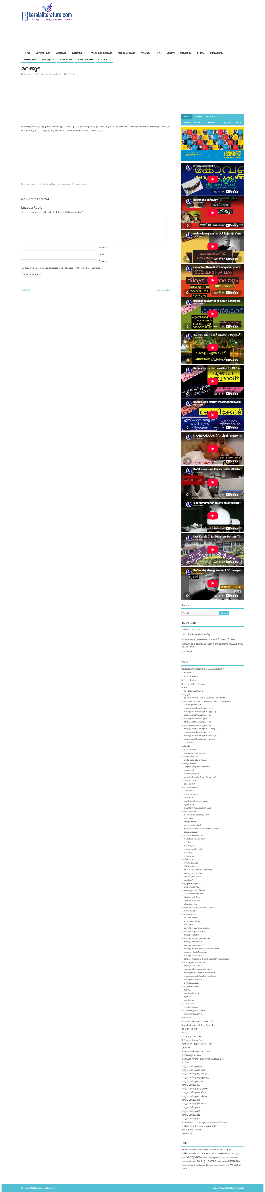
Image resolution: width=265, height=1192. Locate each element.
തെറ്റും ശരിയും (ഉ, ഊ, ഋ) (194, 1073)
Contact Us (104, 59)
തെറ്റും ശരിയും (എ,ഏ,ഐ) (195, 1077)
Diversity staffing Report (193, 684)
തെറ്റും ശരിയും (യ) (191, 1107)
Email (102, 254)
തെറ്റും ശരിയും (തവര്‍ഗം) (194, 1096)
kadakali (196, 1153)
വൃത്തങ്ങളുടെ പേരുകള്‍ (194, 1010)
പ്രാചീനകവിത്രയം (192, 900)
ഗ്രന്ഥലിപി (189, 790)
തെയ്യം (234, 1161)
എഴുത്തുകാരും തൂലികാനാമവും (197, 766)
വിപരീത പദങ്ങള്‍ (191, 1007)
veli (206, 1157)
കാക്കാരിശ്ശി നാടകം (191, 1055)
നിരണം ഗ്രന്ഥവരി (192, 859)
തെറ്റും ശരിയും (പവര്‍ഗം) (194, 1103)
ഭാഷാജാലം (66, 59)
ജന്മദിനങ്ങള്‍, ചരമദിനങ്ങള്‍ (195, 801)
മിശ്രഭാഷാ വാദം (191, 983)
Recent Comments (193, 122)
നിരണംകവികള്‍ (191, 863)
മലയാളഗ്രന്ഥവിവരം (193, 965)
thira (203, 1157)
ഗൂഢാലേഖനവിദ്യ (192, 787)
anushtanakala (193, 1150)
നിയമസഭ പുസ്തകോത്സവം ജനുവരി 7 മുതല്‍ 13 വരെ (208, 639)
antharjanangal (30, 184)
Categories (225, 122)
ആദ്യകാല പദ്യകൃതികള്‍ (195, 760)
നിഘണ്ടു (187, 852)
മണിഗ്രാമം (189, 924)
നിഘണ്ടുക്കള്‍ (189, 856)
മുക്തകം (187, 989)
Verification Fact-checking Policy (196, 1043)
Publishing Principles (191, 1036)
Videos (187, 116)
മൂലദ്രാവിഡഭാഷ (191, 993)
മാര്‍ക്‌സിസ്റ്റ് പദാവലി (191, 1129)
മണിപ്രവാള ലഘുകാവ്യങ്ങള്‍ (197, 928)
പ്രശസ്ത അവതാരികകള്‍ (194, 890)
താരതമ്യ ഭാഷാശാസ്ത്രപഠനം (197, 814)
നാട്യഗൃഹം (189, 845)
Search (198, 116)
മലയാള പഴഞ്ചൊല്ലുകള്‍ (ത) (197, 721)
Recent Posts (213, 116)
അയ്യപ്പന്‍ (234, 1157)
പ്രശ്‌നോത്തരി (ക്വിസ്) (194, 893)
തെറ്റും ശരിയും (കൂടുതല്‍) (194, 1088)
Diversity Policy (188, 680)
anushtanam (203, 1150)
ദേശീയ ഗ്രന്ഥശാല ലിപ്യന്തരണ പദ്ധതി (201, 828)
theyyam (194, 1157)
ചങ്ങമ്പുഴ (220, 1161)
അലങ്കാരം (185, 52)
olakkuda (53, 184)
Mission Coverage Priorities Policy (197, 1021)
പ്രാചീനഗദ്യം (190, 904)
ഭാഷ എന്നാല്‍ (190, 914)
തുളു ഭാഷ (188, 818)
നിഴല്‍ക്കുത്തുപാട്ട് (191, 866)
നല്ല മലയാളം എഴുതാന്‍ (194, 838)
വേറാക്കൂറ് (186, 651)
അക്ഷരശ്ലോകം (191, 749)
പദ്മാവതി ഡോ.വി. (190, 629)
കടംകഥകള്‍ (29, 59)
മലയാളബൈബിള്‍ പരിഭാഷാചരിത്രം (200, 976)
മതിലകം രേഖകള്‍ (191, 935)
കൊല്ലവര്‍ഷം (190, 780)
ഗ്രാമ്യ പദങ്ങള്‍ (191, 794)
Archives (211, 122)
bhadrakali (221, 1149)
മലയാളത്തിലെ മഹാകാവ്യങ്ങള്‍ (198, 969)
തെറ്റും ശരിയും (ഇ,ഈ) (193, 1070)
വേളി (211, 1165)
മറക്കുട (85, 184)
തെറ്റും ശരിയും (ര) (190, 1111)
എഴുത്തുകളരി (190, 763)
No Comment (72, 74)
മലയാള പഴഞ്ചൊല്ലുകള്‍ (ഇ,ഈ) (199, 708)
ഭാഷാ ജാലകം (85, 59)
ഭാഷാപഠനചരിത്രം (192, 921)
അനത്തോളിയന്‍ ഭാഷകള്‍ (195, 753)
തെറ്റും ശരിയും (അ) (192, 825)
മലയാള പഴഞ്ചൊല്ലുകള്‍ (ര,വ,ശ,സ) (200, 735)
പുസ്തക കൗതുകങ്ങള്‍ (193, 883)
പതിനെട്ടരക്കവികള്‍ (192, 704)
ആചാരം (184, 1161)
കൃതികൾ (61, 52)
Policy (184, 1032)
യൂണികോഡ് (189, 1000)
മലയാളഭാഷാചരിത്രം (193, 979)
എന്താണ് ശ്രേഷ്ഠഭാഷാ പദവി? (196, 1051)
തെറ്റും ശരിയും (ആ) (191, 1066)
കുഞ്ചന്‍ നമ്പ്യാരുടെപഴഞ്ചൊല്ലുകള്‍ (202, 1058)
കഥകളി (192, 1160)
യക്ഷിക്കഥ (186, 1133)
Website (103, 261)
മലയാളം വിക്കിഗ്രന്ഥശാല (195, 952)
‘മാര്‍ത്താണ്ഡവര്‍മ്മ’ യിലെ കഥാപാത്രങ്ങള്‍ (202, 669)
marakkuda (43, 184)
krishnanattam (212, 1153)
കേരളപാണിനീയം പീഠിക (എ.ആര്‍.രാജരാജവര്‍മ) (204, 697)
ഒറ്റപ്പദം (187, 694)
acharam (184, 1150)
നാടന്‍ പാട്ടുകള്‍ (126, 52)
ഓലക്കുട (77, 184)
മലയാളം (46, 59)
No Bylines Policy (189, 1028)
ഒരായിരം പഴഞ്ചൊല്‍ (193, 691)
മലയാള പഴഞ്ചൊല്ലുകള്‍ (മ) (197, 732)
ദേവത (183, 1165)
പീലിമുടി (26, 290)
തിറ (225, 1161)
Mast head (186, 1017)
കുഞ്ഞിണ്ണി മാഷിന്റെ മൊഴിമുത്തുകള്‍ (200, 777)
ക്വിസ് (171, 52)
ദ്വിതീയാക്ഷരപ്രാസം (193, 835)
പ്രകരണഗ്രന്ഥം (191, 887)
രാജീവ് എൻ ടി (202, 1165)
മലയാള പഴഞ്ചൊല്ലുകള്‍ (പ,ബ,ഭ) (199, 728)
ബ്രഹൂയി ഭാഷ (190, 910)
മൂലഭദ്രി (187, 996)
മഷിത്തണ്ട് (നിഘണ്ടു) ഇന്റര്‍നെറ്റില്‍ (199, 1126)
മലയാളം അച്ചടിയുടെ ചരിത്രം (197, 938)
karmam (203, 1153)
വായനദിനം (189, 1003)
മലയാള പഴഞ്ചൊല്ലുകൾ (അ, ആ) (199, 739)
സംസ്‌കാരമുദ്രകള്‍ (101, 52)
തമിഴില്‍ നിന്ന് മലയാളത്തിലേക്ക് (197, 808)
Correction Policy (189, 676)
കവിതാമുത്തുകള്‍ (191, 773)
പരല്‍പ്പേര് (188, 880)
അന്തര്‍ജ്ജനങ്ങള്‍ (65, 184)
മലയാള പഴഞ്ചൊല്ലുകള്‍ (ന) (197, 725)
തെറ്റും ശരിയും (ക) (190, 1084)
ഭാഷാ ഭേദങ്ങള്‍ (190, 917)
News (159, 52)
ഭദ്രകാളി (190, 1165)
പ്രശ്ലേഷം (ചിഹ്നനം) (193, 897)
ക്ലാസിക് (76, 52)
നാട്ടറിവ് (187, 842)
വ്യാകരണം (216, 52)
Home (26, 52)
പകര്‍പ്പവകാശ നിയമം (193, 873)
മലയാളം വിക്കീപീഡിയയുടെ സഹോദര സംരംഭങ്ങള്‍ (206, 959)
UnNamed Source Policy (193, 1040)
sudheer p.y (233, 1153)
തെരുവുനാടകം (190, 821)
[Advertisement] (185, 24)
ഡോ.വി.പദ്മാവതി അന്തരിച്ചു (195, 634)
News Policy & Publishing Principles (198, 1025)
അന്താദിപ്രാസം (191, 756)
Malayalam (186, 746)
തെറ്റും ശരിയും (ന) (190, 1099)
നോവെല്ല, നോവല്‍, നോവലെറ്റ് (198, 869)
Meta (238, 122)
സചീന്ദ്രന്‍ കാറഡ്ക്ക (221, 1165)
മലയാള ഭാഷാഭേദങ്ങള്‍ (194, 945)
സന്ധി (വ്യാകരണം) (193, 1014)
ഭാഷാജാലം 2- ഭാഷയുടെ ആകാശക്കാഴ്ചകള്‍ (204, 1122)
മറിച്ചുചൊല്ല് (163, 290)
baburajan (212, 1150)
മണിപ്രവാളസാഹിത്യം (194, 931)
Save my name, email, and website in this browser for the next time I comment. (63, 268)
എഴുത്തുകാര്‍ (43, 52)
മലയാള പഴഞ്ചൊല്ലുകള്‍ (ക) (197, 715)
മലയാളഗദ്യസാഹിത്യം (194, 962)
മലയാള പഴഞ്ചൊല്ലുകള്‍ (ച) (197, 718)
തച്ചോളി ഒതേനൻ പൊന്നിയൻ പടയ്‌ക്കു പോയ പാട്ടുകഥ (207, 701)
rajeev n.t (222, 1153)
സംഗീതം (145, 52)
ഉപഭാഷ (185, 1047)
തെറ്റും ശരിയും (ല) (190, 1114)
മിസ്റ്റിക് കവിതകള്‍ (191, 986)
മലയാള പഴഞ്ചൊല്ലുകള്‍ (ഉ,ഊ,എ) (200, 711)
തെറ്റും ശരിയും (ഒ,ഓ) (192, 1081)
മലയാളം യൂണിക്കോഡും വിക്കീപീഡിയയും (202, 948)
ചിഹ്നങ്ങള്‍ (188, 797)
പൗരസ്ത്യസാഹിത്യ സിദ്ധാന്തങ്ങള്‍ (199, 907)
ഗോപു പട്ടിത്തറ (206, 1161)
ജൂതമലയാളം (189, 804)
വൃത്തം (200, 52)
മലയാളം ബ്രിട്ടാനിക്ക (193, 941)
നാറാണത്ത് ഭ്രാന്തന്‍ (193, 849)
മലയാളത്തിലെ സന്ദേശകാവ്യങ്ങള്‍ (199, 972)
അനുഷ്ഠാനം (213, 1157)
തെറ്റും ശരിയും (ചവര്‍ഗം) (194, 1092)
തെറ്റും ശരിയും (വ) (190, 1118)
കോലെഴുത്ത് (189, 784)
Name (102, 247)
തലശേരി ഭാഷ (190, 811)
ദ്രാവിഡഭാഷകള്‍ (191, 832)
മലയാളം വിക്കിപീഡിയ (193, 955)
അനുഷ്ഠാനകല (223, 1157)
